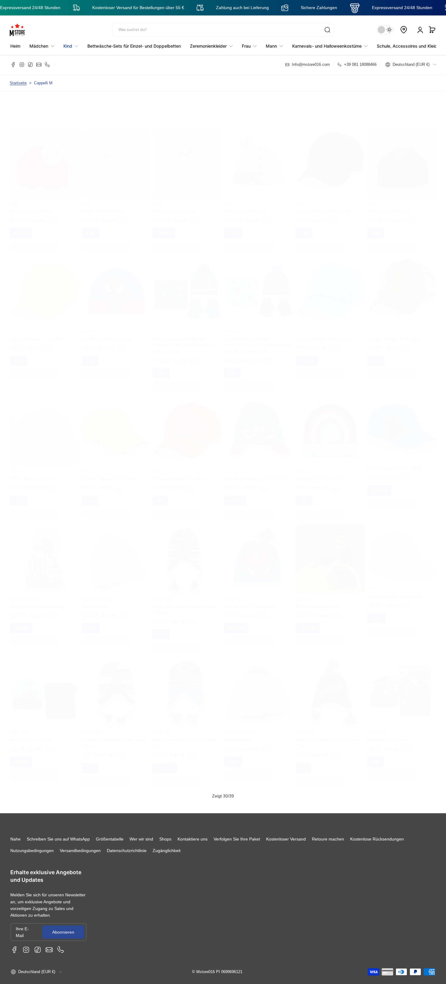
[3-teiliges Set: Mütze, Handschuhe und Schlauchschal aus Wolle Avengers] (258, 291)
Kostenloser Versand (286, 839)
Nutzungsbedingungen (32, 850)
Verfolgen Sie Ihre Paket (237, 839)
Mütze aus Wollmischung (36, 606)
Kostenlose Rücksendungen (377, 839)
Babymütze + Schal (30, 740)
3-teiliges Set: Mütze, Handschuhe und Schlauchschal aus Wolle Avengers (258, 344)
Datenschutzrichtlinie (127, 850)
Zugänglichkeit (167, 850)
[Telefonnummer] (47, 64)
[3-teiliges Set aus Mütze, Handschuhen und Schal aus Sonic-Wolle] (187, 291)
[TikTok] (30, 64)
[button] (432, 29)
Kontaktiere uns (192, 839)
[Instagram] (21, 64)
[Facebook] (13, 64)
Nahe (15, 839)
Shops (165, 839)
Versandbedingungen (80, 850)
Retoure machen (328, 839)
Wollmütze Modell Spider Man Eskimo (184, 609)
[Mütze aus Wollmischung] (44, 559)
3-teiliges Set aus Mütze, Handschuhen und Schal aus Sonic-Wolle (183, 344)
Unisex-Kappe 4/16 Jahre (323, 211)
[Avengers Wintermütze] (330, 431)
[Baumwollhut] (115, 559)
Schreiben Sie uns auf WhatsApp (58, 839)
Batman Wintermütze (318, 606)
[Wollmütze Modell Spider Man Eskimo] (187, 559)
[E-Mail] (38, 64)
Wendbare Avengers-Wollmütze (258, 478)
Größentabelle (109, 839)
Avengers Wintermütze (320, 478)
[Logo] (17, 29)
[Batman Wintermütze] (330, 559)
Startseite (18, 83)
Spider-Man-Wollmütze (106, 338)
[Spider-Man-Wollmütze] (115, 291)
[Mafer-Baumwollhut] (44, 164)
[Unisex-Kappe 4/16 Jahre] (330, 164)
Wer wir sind (141, 839)
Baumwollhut (95, 606)
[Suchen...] (327, 30)
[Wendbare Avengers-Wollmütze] (258, 431)
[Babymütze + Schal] (44, 692)
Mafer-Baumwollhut (31, 211)
